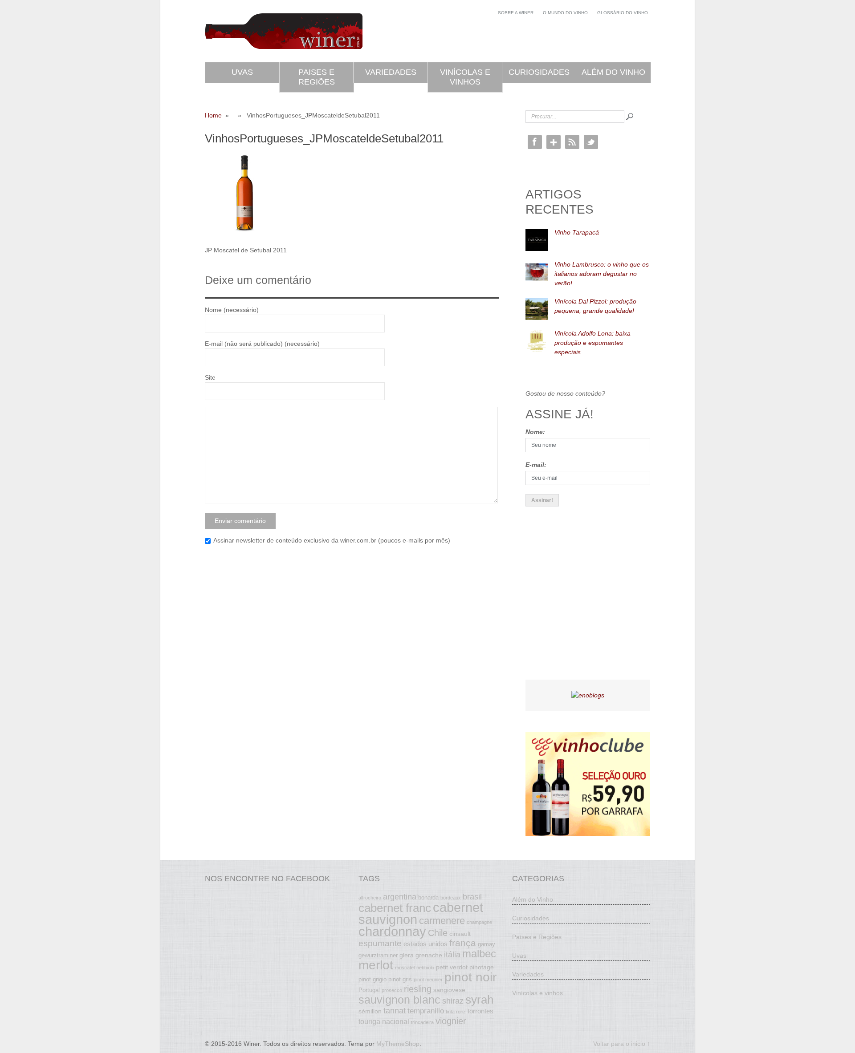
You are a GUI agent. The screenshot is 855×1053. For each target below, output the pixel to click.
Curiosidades (539, 72)
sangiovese (449, 989)
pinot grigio (372, 979)
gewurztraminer (378, 955)
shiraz (453, 1000)
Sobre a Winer (515, 12)
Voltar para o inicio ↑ (621, 1043)
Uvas (242, 72)
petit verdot (452, 967)
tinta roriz (456, 1011)
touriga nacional (383, 1021)
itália (452, 954)
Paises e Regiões (316, 77)
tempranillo (425, 1010)
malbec (479, 954)
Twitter (591, 142)
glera (406, 955)
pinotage (481, 967)
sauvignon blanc (399, 999)
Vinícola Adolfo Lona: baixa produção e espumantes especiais (592, 343)
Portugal (369, 990)
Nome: (535, 431)
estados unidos (425, 944)
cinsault (460, 933)
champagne (479, 922)
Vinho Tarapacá (576, 232)
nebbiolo (425, 967)
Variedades (390, 72)
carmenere (442, 920)
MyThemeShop (397, 1043)
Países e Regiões (537, 936)
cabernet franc (394, 908)
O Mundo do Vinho (565, 12)
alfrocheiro (369, 897)
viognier (451, 1021)
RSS (572, 142)
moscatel (405, 967)
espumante (380, 943)
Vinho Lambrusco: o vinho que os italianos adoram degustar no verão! (601, 274)
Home (213, 115)
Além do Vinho (613, 72)
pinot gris (400, 979)
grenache (428, 955)
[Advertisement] (592, 600)
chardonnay (392, 931)
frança (462, 943)
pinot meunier (428, 979)
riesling (418, 989)
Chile (438, 933)
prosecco (392, 990)
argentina (399, 896)
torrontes (480, 1011)
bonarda (428, 898)
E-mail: (535, 464)
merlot (375, 965)
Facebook (535, 142)
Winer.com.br (283, 31)
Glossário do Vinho (622, 12)
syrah (479, 999)
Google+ (553, 142)
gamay (486, 944)
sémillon (370, 1011)
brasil (472, 896)
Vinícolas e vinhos (465, 77)
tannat (394, 1010)
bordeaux (450, 897)
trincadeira (422, 1022)
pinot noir (470, 977)
